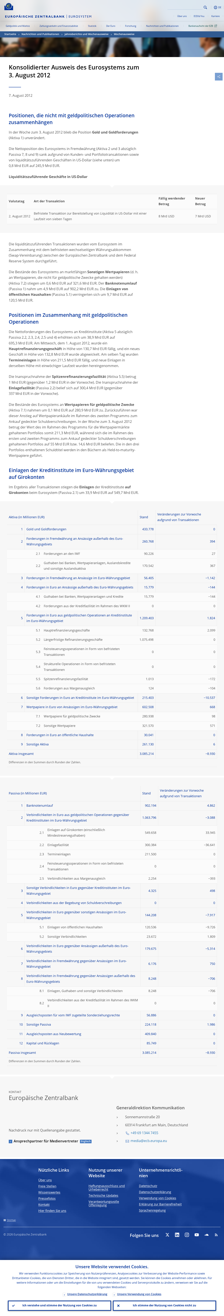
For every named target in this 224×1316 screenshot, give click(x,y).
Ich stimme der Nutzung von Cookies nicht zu (164, 1305)
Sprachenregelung (152, 1210)
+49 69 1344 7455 (144, 1133)
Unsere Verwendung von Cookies (139, 1294)
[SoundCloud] (206, 1235)
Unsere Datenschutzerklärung (87, 1294)
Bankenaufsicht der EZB (200, 26)
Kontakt (44, 1204)
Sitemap (11, 1220)
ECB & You (199, 16)
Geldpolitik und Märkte (18, 26)
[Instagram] (187, 1235)
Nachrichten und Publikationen (162, 26)
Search (205, 7)
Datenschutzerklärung (155, 1192)
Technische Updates (103, 1195)
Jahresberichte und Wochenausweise (86, 34)
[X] (167, 1235)
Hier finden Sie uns (52, 1211)
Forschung (130, 26)
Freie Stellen (47, 1186)
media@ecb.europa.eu (149, 1141)
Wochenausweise (124, 34)
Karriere (215, 16)
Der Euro (110, 26)
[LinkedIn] (177, 1235)
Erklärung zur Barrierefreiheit (160, 1204)
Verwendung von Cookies (157, 1198)
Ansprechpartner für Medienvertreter (46, 1141)
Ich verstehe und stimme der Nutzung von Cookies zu (59, 1305)
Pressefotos (47, 1198)
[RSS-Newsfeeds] (216, 1235)
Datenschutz (148, 1186)
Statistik (92, 26)
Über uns (182, 16)
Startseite (10, 34)
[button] (211, 7)
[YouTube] (196, 1235)
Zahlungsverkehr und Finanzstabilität (59, 26)
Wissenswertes (49, 1192)
